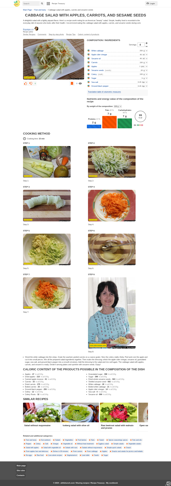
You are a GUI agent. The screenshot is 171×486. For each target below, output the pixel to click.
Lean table (85, 455)
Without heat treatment (85, 444)
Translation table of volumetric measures (104, 92)
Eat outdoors (45, 440)
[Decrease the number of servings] (146, 46)
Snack (128, 448)
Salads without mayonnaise (92, 448)
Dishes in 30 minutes (60, 451)
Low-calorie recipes (55, 455)
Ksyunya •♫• (28, 29)
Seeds (96, 455)
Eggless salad (103, 444)
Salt (46, 444)
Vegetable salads (134, 444)
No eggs (29, 455)
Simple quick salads (114, 448)
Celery (38, 444)
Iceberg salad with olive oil (76, 425)
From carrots (77, 451)
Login (152, 3)
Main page (21, 466)
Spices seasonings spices (118, 440)
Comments (42, 34)
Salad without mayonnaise (37, 425)
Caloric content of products (88, 34)
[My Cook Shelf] (16, 3)
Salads (57, 440)
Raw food (40, 455)
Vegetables (69, 440)
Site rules (21, 470)
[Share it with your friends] (169, 484)
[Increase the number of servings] (146, 43)
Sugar (106, 455)
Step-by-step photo (56, 34)
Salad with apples (32, 448)
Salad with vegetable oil (52, 448)
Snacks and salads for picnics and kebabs (127, 451)
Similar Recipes (29, 34)
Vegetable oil (67, 444)
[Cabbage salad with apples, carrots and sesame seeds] (53, 59)
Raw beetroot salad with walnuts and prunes (117, 426)
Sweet (101, 440)
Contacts (21, 475)
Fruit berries (82, 440)
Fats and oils (137, 440)
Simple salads (118, 444)
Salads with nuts (71, 448)
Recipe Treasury (58, 3)
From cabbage (92, 451)
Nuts (93, 440)
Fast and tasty (31, 440)
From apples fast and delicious (37, 451)
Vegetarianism (72, 455)
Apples (104, 451)
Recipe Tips (70, 34)
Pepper (28, 444)
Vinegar (55, 444)
